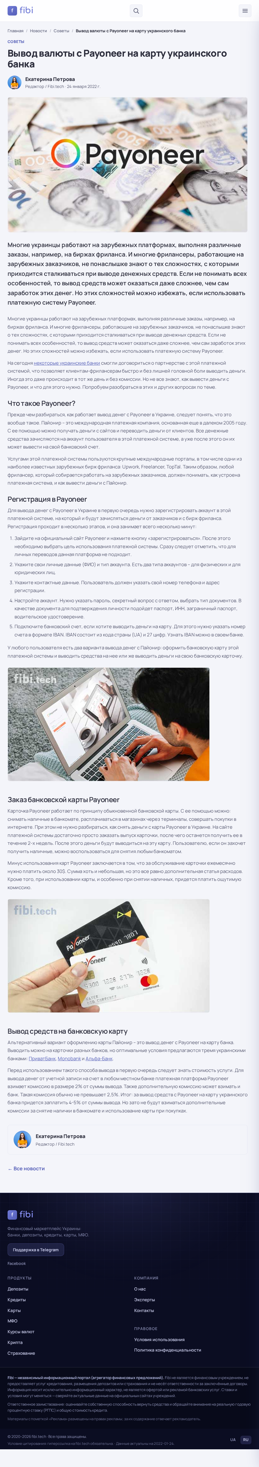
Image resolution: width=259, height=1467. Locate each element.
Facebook (17, 1263)
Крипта (15, 1342)
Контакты (144, 1310)
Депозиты (18, 1289)
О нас (140, 1289)
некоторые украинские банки (67, 363)
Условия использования (159, 1339)
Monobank (69, 1058)
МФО (12, 1321)
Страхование (21, 1353)
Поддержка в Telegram (36, 1250)
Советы (61, 31)
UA (233, 1439)
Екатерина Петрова (50, 79)
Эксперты (144, 1300)
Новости (38, 31)
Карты (14, 1310)
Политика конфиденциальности (167, 1350)
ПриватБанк (42, 1058)
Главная (15, 31)
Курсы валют (21, 1331)
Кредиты (17, 1300)
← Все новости (26, 1168)
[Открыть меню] (245, 10)
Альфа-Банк (99, 1058)
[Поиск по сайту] (136, 10)
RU (246, 1439)
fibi (22, 10)
